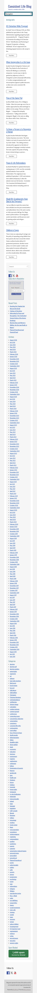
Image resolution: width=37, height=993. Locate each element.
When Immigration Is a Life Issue (18, 62)
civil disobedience (15, 700)
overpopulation (14, 839)
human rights (13, 789)
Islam (11, 804)
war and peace (14, 938)
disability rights (14, 742)
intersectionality (14, 799)
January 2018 (13, 583)
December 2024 (14, 387)
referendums (13, 886)
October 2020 (14, 505)
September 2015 (14, 649)
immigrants (13, 792)
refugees (12, 889)
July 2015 (12, 654)
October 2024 (14, 392)
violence (12, 934)
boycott (12, 688)
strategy (12, 912)
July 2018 (12, 569)
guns (11, 775)
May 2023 (12, 432)
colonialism (13, 707)
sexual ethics (13, 903)
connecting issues (15, 716)
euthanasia (13, 763)
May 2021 (12, 489)
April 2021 (12, 491)
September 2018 (14, 564)
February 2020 (14, 524)
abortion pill (13, 667)
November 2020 (14, 503)
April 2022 (13, 463)
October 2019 (14, 534)
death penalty (14, 735)
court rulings (13, 730)
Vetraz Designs (27, 989)
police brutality (14, 865)
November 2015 (14, 645)
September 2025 (15, 366)
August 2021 (13, 482)
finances (12, 771)
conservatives (14, 721)
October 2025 (14, 364)
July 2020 (12, 512)
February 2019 (14, 553)
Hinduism (12, 780)
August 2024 (13, 397)
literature (12, 815)
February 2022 (14, 468)
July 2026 (12, 342)
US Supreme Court (15, 929)
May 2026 (13, 347)
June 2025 (12, 373)
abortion (12, 664)
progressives (13, 877)
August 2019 (13, 538)
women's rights (14, 943)
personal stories (14, 853)
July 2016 (12, 626)
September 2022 (15, 451)
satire (11, 898)
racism (11, 881)
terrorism (12, 919)
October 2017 (13, 590)
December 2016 (14, 614)
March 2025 (13, 380)
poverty (12, 872)
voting (11, 936)
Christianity (13, 695)
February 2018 (14, 581)
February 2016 (14, 638)
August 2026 (13, 340)
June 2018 (12, 571)
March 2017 (13, 607)
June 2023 (12, 430)
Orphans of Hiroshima (16, 311)
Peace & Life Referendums (16, 162)
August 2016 (13, 623)
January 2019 (13, 555)
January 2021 (13, 498)
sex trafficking (13, 900)
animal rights (13, 671)
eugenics (12, 759)
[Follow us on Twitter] (13, 275)
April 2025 (13, 378)
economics (13, 749)
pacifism (12, 841)
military (12, 818)
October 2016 (14, 619)
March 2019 (13, 550)
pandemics (13, 844)
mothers (12, 823)
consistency (13, 723)
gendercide (13, 773)
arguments (13, 674)
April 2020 (13, 519)
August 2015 (13, 652)
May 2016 (12, 630)
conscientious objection (16, 719)
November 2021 (14, 475)
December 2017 (14, 586)
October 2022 (14, 449)
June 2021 (12, 486)
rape (11, 884)
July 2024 (12, 399)
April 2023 (13, 434)
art (10, 676)
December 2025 (14, 359)
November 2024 (14, 390)
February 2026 (14, 354)
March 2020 (13, 522)
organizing (13, 837)
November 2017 (14, 588)
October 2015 (14, 647)
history (12, 782)
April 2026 (13, 349)
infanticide (13, 796)
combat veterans (14, 709)
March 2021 (13, 493)
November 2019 (14, 531)
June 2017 (12, 600)
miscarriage (13, 820)
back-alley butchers (15, 681)
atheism (12, 678)
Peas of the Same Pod (14, 98)
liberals (12, 813)
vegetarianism (14, 931)
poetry (12, 863)
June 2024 (12, 401)
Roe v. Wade (13, 896)
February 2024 (14, 411)
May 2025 (12, 375)
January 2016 (13, 640)
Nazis (11, 827)
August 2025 (13, 368)
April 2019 (12, 548)
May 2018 (12, 574)
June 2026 (13, 345)
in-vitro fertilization (15, 794)
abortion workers (14, 669)
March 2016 (13, 635)
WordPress (15, 989)
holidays (12, 785)
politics (12, 867)
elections (12, 754)
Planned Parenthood (15, 860)
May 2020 (13, 517)
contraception (14, 728)
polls (11, 870)
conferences (13, 714)
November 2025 (14, 361)
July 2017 (12, 597)
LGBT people (13, 811)
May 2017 (12, 602)
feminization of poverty (16, 768)
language (12, 806)
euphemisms (13, 761)
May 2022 (12, 460)
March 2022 (13, 465)
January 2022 (13, 470)
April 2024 (13, 406)
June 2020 (13, 515)
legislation (13, 808)
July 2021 (12, 484)
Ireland (12, 801)
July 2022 (12, 456)
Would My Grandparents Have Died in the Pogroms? (17, 200)
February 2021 (14, 496)
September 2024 (15, 394)
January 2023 (13, 441)
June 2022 (12, 458)
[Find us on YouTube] (17, 275)
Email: (15, 287)
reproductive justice (15, 893)
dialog (11, 740)
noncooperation (14, 830)
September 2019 (14, 536)
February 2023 (14, 439)
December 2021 (14, 472)
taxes (11, 917)
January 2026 (13, 356)
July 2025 (12, 371)
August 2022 (13, 453)
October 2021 (14, 477)
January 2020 (13, 527)
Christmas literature (15, 697)
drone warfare (14, 745)
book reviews (13, 685)
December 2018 (14, 557)
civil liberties (13, 702)
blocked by (20, 954)
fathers (12, 766)
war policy (12, 941)
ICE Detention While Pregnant (17, 26)
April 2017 (12, 604)
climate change (14, 704)
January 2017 (13, 612)
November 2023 (14, 418)
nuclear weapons (14, 834)
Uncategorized (14, 926)
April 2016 (12, 633)
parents (12, 846)
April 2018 (12, 576)
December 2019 (14, 529)
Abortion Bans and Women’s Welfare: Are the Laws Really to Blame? (18, 325)
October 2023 (14, 420)
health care (13, 778)
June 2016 (12, 628)
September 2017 (14, 593)
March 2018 (13, 579)
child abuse (13, 690)
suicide (12, 915)
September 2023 (15, 423)
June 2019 (12, 543)
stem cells (13, 910)
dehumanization (14, 737)
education (13, 752)
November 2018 (14, 560)
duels (11, 747)
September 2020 (15, 508)
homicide (12, 787)
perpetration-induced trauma (18, 851)
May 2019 (12, 545)
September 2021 (14, 479)
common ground (14, 711)
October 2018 (14, 562)
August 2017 (13, 595)
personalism (13, 856)
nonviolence (13, 832)
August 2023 (13, 425)
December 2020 (14, 501)
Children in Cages (12, 230)
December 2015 (14, 642)
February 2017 (14, 609)
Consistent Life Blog (19, 6)
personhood (13, 858)
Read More (11, 55)
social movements (15, 908)
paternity (12, 848)
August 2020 (13, 510)
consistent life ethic (15, 726)
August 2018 (13, 567)
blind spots (13, 683)
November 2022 (14, 446)
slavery (12, 905)
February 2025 (14, 383)
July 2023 (12, 427)
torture (12, 922)
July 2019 (12, 541)
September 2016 (14, 621)
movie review (13, 825)
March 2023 (13, 437)
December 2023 (14, 416)
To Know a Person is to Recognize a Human (18, 130)
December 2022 (14, 444)
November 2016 (14, 616)
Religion (12, 891)
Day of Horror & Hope (16, 733)
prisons (12, 874)
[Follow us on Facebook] (10, 275)
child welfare (13, 693)
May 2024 (12, 404)
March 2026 (13, 352)
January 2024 (13, 413)
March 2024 (13, 408)
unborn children (14, 924)
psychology (13, 879)
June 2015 (12, 656)
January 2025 (13, 385)
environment (13, 756)
